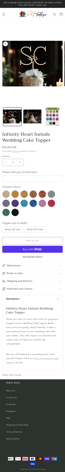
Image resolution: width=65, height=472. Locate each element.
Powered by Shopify (39, 469)
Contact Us (11, 397)
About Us (10, 391)
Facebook (11, 404)
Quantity (6, 156)
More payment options (32, 256)
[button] (3, 14)
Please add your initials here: (20, 172)
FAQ (8, 418)
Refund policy (13, 439)
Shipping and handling (17, 425)
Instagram (11, 411)
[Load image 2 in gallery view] (32, 116)
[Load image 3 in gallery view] (52, 116)
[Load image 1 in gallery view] (12, 116)
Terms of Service (14, 432)
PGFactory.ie (28, 469)
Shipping (15, 151)
